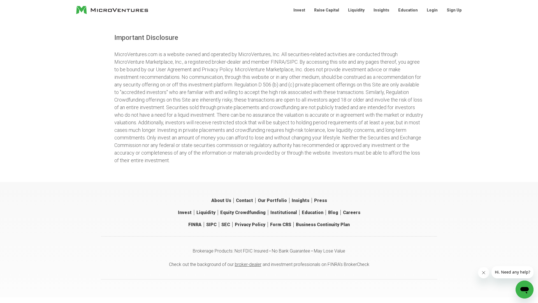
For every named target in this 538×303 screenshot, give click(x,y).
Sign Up (454, 10)
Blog (333, 212)
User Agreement (174, 69)
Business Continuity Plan (323, 224)
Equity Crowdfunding (243, 212)
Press (320, 200)
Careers (351, 212)
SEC (225, 224)
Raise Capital (326, 10)
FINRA (278, 62)
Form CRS (280, 224)
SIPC (292, 62)
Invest (299, 10)
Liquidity (356, 10)
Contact (244, 200)
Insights (381, 10)
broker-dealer (248, 264)
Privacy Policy (217, 69)
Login (432, 10)
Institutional (283, 212)
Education (408, 10)
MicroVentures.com (135, 54)
